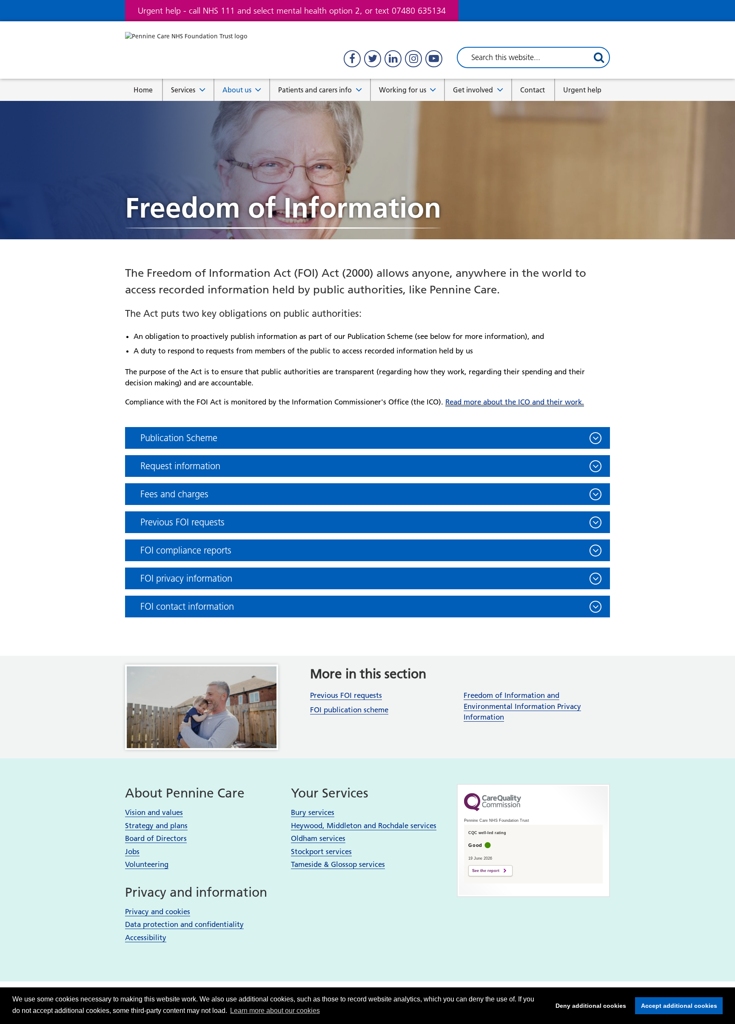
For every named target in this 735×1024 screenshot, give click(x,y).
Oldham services (318, 838)
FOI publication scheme (349, 710)
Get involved (473, 90)
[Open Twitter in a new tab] (372, 58)
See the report (485, 871)
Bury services (312, 812)
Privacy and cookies (157, 911)
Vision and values (154, 812)
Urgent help (582, 90)
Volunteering (146, 864)
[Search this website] (599, 57)
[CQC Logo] (492, 809)
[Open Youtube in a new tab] (433, 58)
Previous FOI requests (346, 695)
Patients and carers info (315, 90)
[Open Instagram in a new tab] (413, 58)
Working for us (402, 90)
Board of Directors (156, 838)
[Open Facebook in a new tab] (352, 58)
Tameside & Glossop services (338, 864)
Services (183, 90)
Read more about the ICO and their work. (514, 402)
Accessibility (145, 937)
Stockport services (321, 851)
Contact (532, 90)
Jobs (132, 851)
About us (236, 90)
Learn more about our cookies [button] (275, 1010)
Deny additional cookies (588, 1005)
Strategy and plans (156, 825)
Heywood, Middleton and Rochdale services (363, 825)
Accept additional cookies (676, 1005)
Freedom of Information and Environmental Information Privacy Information (522, 706)
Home (143, 90)
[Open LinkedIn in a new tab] (393, 58)
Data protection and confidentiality (184, 924)
